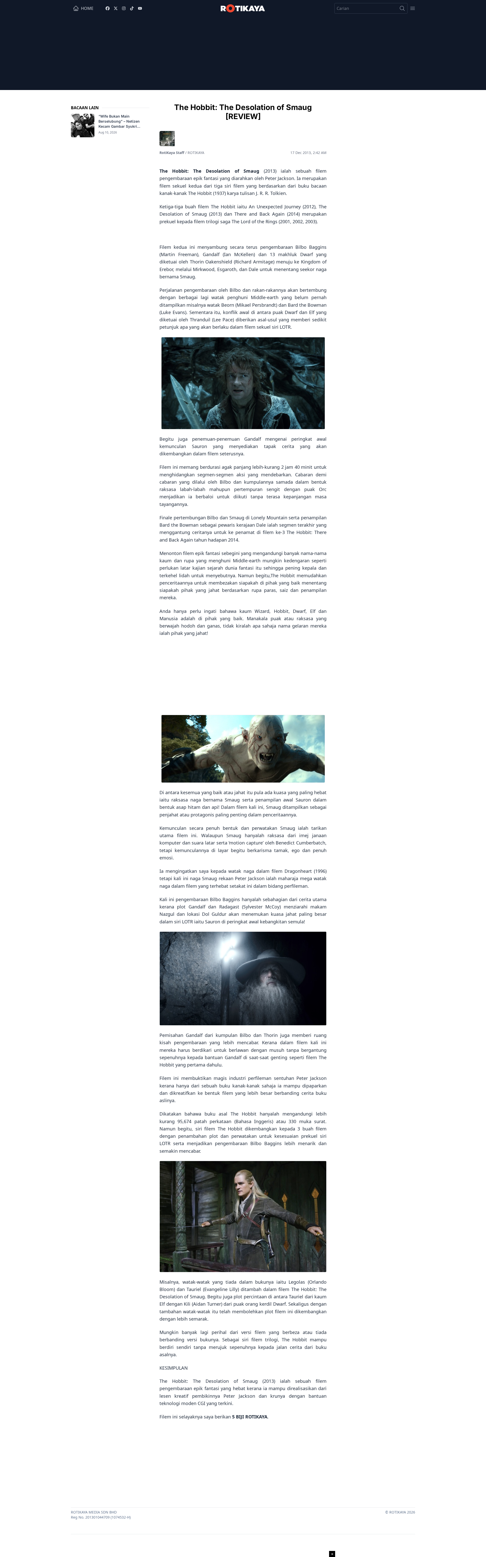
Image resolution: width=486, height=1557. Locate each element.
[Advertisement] (243, 54)
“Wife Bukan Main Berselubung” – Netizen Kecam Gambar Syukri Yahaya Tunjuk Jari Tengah (122, 121)
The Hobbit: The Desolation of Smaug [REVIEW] (243, 112)
